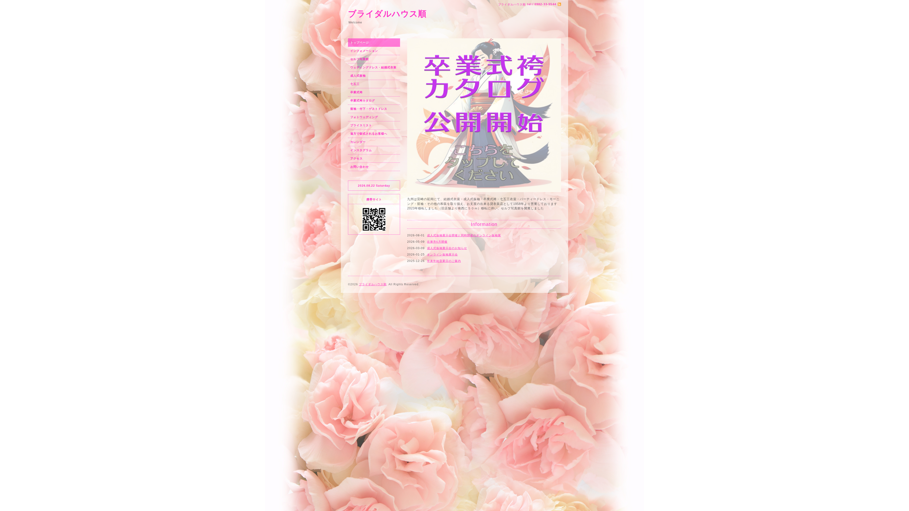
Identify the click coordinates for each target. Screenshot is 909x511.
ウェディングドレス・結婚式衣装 (373, 67)
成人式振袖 (358, 75)
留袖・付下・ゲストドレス (368, 108)
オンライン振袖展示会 (442, 158)
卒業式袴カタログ (362, 100)
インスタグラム (361, 150)
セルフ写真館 (359, 59)
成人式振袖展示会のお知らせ (447, 152)
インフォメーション (364, 51)
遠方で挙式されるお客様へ (368, 133)
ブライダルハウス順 (387, 13)
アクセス (356, 158)
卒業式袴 (356, 92)
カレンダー (358, 142)
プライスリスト (361, 125)
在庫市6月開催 (437, 145)
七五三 (355, 84)
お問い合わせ (359, 166)
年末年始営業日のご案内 (444, 165)
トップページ (359, 42)
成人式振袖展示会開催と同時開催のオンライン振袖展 (464, 139)
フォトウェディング (364, 117)
